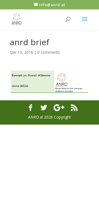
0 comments (48, 52)
